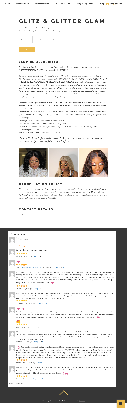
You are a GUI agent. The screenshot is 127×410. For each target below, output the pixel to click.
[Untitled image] (33, 162)
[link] (27, 49)
